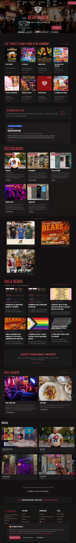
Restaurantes (26, 516)
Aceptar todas (14, 537)
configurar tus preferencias (17, 533)
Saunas (37, 32)
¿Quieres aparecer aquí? (38, 218)
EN (64, 3)
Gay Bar (30, 32)
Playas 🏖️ (25, 3)
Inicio (13, 3)
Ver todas (65, 44)
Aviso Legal (60, 514)
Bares (23, 514)
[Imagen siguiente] (72, 17)
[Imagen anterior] (3, 17)
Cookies (59, 519)
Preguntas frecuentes (46, 516)
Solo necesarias (28, 537)
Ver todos (65, 372)
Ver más (8, 72)
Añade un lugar (55, 3)
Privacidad (60, 516)
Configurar (40, 537)
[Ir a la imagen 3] (39, 31)
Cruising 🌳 (45, 32)
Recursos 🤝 (42, 3)
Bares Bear (21, 32)
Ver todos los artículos (61, 284)
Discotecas (55, 32)
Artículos (42, 514)
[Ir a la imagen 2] (37, 31)
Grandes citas (32, 3)
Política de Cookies (45, 533)
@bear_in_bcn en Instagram (39, 491)
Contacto (42, 519)
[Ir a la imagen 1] (35, 31)
